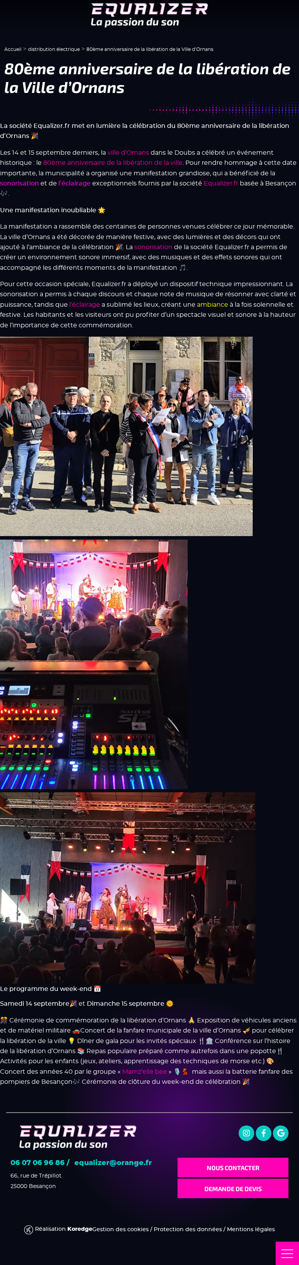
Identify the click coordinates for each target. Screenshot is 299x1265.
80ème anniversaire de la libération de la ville (113, 162)
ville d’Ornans (128, 152)
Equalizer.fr (221, 183)
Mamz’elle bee (144, 1071)
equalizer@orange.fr (113, 1163)
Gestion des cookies (120, 1229)
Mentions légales (251, 1229)
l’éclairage (84, 304)
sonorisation (153, 247)
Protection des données (188, 1229)
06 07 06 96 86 (38, 1163)
